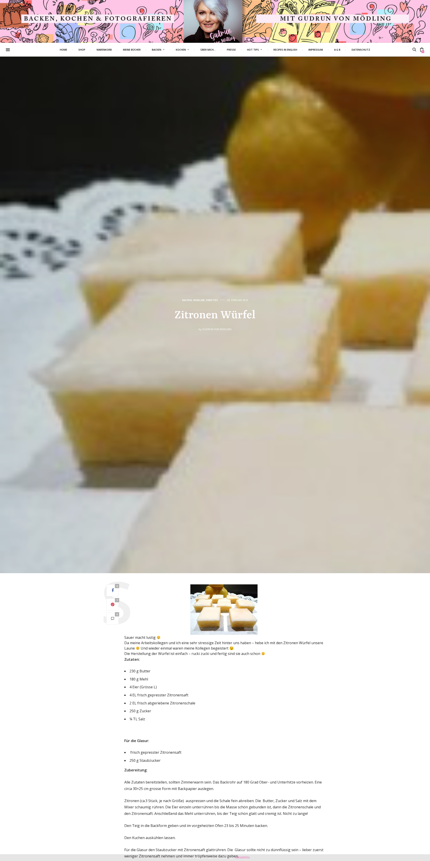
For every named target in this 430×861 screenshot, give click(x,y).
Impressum (315, 49)
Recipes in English (285, 49)
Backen (156, 49)
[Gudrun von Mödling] (215, 21)
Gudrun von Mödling (217, 329)
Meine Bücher (132, 49)
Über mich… (208, 49)
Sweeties (212, 300)
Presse (231, 49)
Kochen (181, 49)
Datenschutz (361, 49)
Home (63, 49)
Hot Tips (253, 49)
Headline (199, 300)
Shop (81, 49)
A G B (337, 49)
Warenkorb (104, 49)
